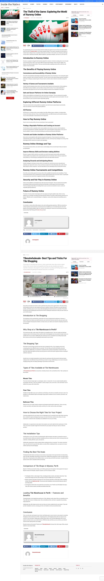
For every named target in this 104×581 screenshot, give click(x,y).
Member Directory (38, 569)
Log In (64, 568)
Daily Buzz (25, 4)
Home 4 (55, 568)
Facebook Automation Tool (11, 40)
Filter (17, 7)
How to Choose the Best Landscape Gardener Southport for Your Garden (12, 78)
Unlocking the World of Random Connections (10, 72)
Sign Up (36, 571)
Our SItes (82, 4)
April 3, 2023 (33, 17)
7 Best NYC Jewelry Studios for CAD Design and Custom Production (12, 29)
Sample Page (66, 569)
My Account (46, 569)
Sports (51, 4)
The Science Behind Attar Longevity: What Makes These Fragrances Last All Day (12, 91)
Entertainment (59, 4)
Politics (38, 4)
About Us (36, 568)
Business (45, 4)
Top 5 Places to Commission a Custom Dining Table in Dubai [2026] (12, 22)
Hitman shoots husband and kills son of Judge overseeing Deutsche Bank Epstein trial (85, 26)
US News (32, 4)
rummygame (26, 17)
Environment (68, 4)
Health (75, 4)
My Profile (52, 569)
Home (24, 8)
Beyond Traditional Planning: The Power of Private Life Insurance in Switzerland (12, 48)
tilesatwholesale (27, 272)
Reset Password (59, 569)
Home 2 (45, 568)
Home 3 (50, 568)
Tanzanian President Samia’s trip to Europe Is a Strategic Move (85, 33)
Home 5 (59, 568)
